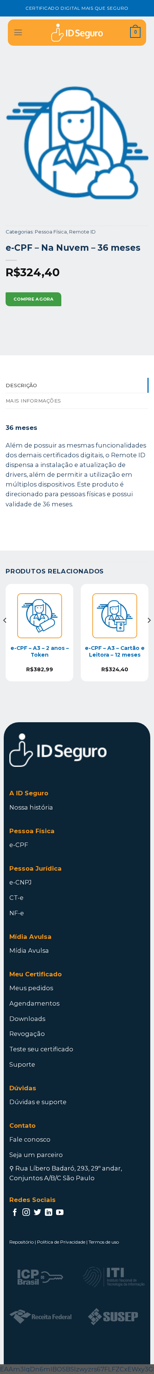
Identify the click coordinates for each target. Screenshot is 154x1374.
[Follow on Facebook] (15, 1213)
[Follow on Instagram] (26, 1213)
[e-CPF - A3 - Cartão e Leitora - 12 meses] (114, 615)
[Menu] (18, 32)
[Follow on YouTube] (60, 1213)
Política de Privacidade (61, 1242)
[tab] (77, 385)
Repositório (21, 1242)
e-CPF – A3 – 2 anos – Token (39, 651)
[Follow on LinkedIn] (48, 1213)
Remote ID (82, 232)
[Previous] (5, 635)
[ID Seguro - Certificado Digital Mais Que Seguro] (77, 33)
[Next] (149, 635)
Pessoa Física (51, 232)
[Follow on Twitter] (37, 1213)
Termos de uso (104, 1242)
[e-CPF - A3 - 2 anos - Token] (39, 615)
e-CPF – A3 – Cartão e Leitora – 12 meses (115, 651)
